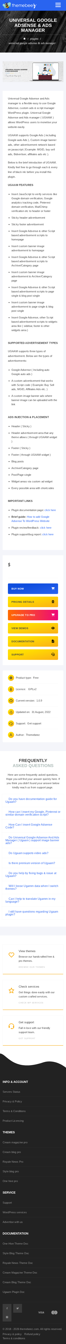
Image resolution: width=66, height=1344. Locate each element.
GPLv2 (32, 689)
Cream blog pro (12, 1152)
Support (7, 1202)
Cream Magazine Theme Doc (20, 1272)
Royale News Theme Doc (18, 1262)
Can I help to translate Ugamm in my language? (30, 900)
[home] (24, 39)
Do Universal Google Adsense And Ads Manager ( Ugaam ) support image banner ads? (32, 840)
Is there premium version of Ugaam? (32, 863)
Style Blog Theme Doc (16, 1253)
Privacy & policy (12, 1334)
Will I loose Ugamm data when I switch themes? (31, 887)
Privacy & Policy (12, 1101)
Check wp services (31, 1003)
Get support (34, 723)
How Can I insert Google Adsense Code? (28, 826)
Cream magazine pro (15, 1142)
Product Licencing (13, 1120)
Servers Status (11, 1091)
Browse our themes (32, 967)
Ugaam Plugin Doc (14, 1291)
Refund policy (32, 1334)
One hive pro (10, 1181)
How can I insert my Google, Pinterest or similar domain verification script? (32, 813)
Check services (29, 986)
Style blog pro (11, 1171)
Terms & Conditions (14, 1111)
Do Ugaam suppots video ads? (28, 853)
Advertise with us (13, 1221)
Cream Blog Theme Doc (17, 1282)
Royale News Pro (13, 1161)
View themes (27, 951)
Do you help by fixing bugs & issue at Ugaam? (30, 874)
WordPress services (15, 1212)
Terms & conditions (14, 1338)
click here (50, 510)
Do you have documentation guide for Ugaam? (31, 800)
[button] (33, 800)
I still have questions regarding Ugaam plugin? (31, 913)
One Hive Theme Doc (15, 1243)
